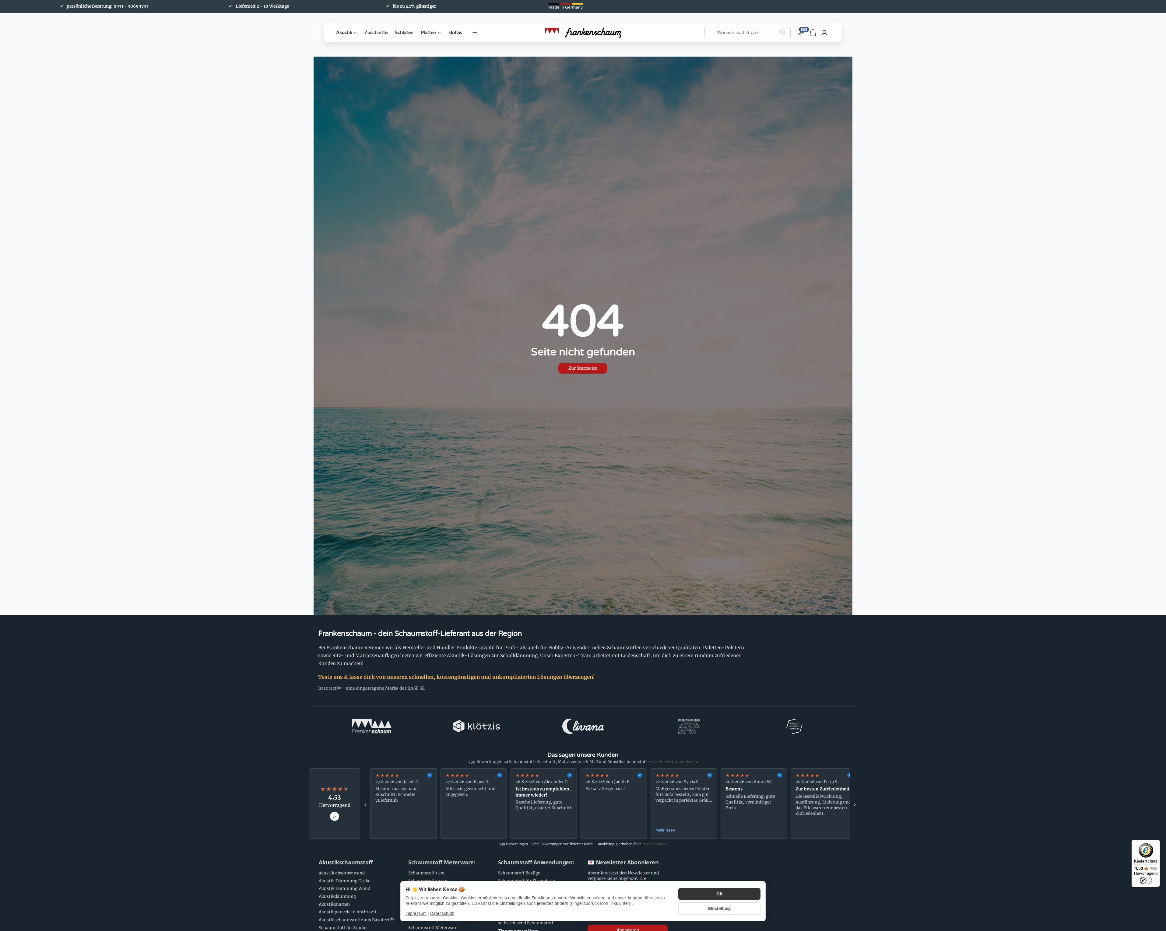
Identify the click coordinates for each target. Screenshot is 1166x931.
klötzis (455, 32)
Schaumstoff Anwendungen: (536, 863)
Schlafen (404, 32)
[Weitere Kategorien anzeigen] (474, 32)
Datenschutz (442, 913)
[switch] (1146, 880)
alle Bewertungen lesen (674, 761)
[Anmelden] (824, 32)
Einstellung (719, 908)
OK (719, 894)
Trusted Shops (654, 844)
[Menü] (1156, 843)
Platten (428, 32)
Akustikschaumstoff (346, 863)
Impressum (416, 913)
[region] (610, 803)
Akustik (344, 32)
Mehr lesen (665, 830)
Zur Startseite (582, 368)
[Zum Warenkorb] (813, 32)
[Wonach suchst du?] (783, 32)
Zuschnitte (376, 32)
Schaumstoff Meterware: (441, 863)
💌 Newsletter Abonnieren (623, 863)
